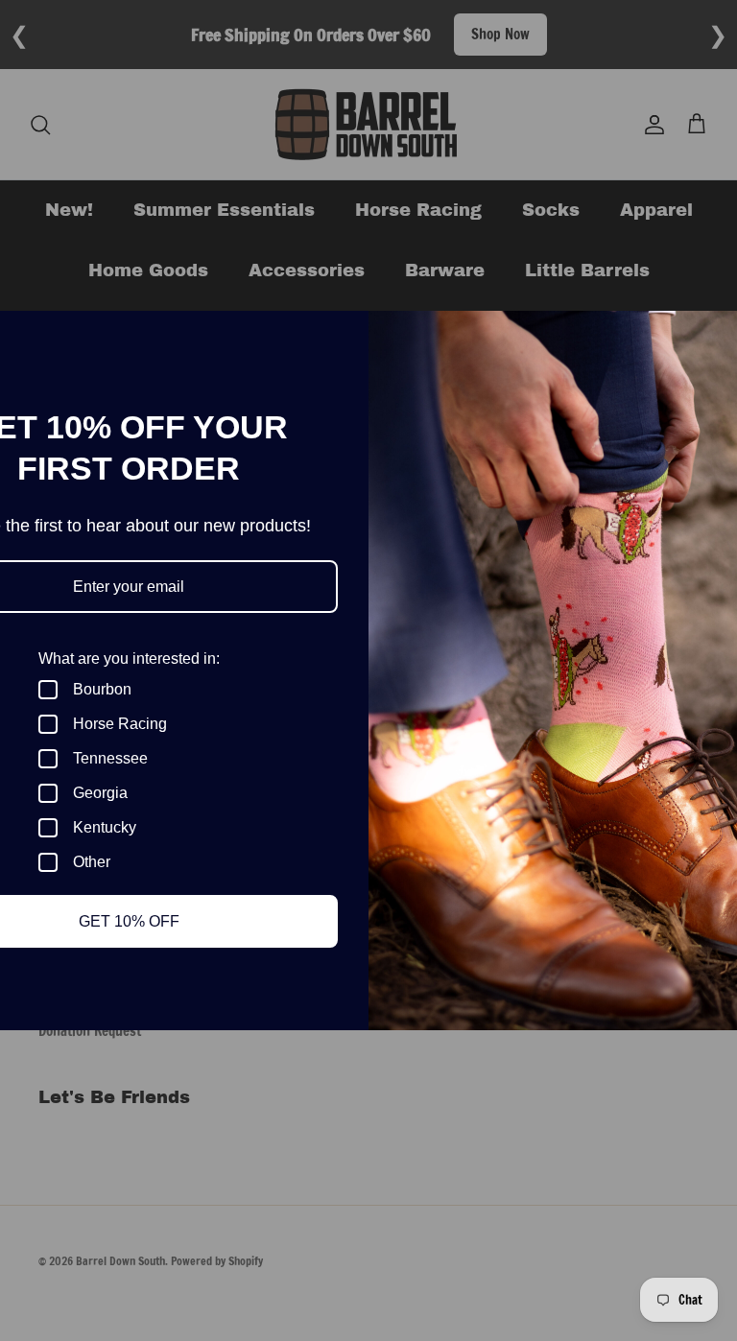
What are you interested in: (129, 658)
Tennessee (110, 758)
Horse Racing (120, 724)
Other (91, 862)
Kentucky (104, 827)
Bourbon (102, 689)
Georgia (100, 793)
